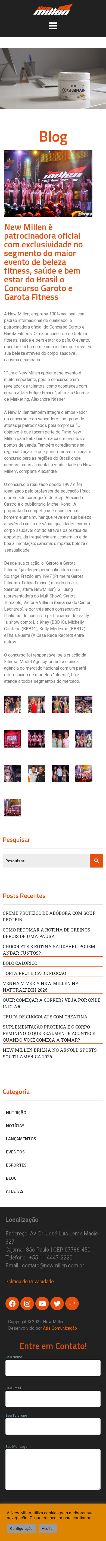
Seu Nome (13, 1357)
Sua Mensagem (17, 1447)
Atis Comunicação (60, 1328)
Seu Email (13, 1388)
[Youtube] (42, 1303)
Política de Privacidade (29, 1281)
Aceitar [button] (48, 1528)
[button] (53, 26)
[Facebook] (12, 1303)
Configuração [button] (21, 1528)
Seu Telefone (16, 1415)
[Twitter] (57, 1303)
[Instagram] (27, 1303)
